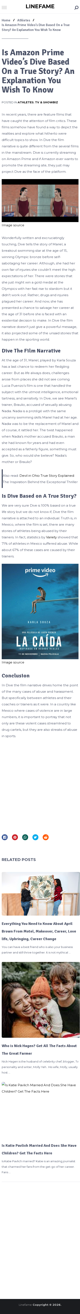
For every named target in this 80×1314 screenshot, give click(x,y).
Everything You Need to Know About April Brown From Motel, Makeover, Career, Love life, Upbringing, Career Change (39, 931)
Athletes (26, 102)
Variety (51, 537)
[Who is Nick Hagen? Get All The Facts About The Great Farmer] (41, 1000)
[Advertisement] (40, 784)
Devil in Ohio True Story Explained (46, 476)
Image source (13, 225)
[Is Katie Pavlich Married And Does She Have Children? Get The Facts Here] (41, 1109)
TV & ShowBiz (46, 102)
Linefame (40, 6)
